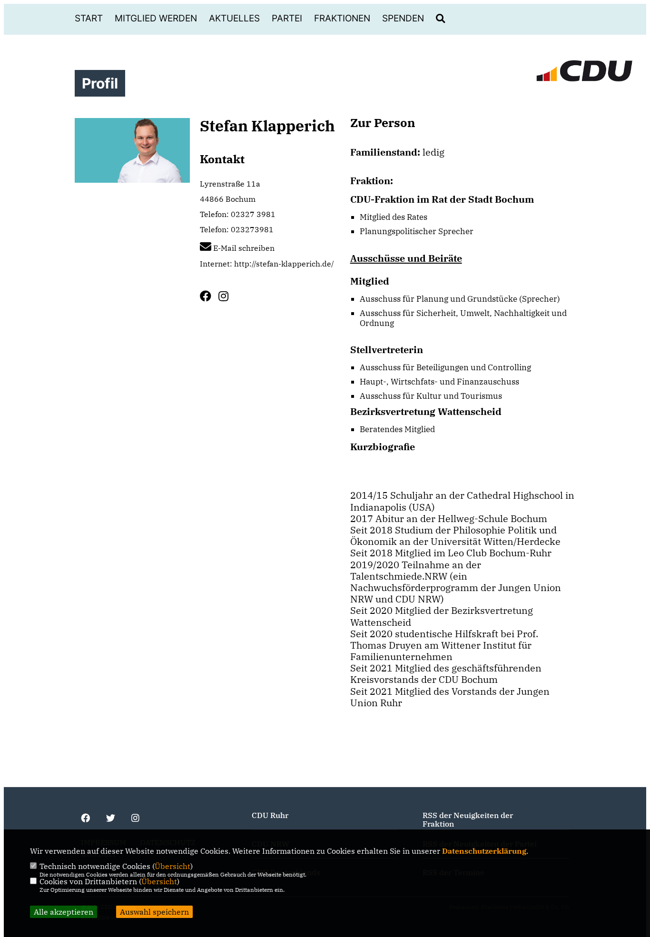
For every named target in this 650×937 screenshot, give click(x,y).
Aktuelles (234, 18)
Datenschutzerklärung (484, 851)
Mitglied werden (156, 18)
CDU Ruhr (270, 815)
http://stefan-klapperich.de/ (284, 263)
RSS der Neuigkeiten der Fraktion (468, 819)
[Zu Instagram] (227, 296)
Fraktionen (342, 18)
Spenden (403, 18)
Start (89, 18)
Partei (287, 18)
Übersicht (172, 866)
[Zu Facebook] (209, 296)
